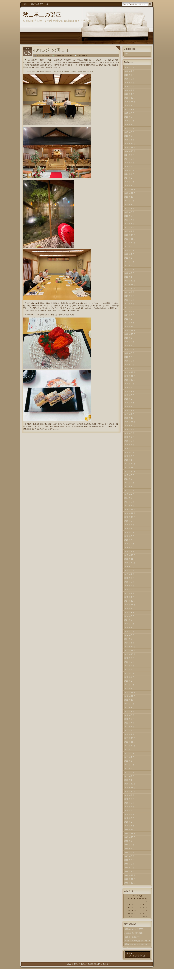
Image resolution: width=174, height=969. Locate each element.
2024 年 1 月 (129, 186)
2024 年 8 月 (129, 159)
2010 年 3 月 (129, 818)
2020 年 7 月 (129, 346)
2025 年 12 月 (129, 98)
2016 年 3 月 (129, 544)
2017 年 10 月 (129, 471)
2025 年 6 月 (129, 121)
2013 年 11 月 (129, 650)
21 (138, 911)
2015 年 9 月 (129, 567)
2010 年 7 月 (129, 803)
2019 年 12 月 (129, 372)
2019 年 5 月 (129, 399)
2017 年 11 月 (129, 468)
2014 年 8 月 (129, 616)
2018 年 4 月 (129, 448)
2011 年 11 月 (129, 742)
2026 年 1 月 (129, 94)
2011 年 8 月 (129, 753)
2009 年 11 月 (129, 833)
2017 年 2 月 (129, 502)
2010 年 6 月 (129, 807)
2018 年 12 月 (129, 418)
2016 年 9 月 (129, 521)
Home (25, 4)
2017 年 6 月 (129, 487)
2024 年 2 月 (129, 182)
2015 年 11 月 (129, 559)
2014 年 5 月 (129, 628)
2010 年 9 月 (129, 795)
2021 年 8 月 (129, 296)
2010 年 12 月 (129, 784)
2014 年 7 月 (129, 620)
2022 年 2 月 (129, 273)
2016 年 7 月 (129, 529)
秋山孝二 (106, 964)
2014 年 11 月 (129, 605)
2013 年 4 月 (129, 677)
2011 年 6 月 (129, 761)
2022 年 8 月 (129, 250)
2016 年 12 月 (129, 509)
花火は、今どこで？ (132, 937)
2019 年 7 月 (129, 391)
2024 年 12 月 (129, 144)
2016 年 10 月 (129, 517)
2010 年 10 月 (129, 791)
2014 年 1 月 (129, 643)
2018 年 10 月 (129, 426)
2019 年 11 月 (129, 376)
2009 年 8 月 (129, 845)
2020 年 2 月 (129, 365)
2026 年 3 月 (129, 86)
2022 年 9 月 (129, 247)
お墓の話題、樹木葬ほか (134, 933)
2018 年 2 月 (129, 456)
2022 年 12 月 (129, 235)
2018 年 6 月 (129, 441)
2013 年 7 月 (129, 666)
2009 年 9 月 (129, 841)
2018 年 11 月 (129, 422)
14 (138, 908)
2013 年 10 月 (129, 654)
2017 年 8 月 (129, 479)
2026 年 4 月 (129, 83)
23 (143, 911)
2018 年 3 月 (129, 452)
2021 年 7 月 (129, 300)
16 (143, 908)
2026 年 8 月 (129, 67)
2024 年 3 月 (129, 178)
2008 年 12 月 (129, 875)
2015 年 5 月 (129, 582)
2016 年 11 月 (129, 513)
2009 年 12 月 (129, 830)
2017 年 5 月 (129, 490)
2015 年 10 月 (129, 563)
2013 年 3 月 (129, 681)
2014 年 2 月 (129, 639)
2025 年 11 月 (129, 102)
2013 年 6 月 (129, 670)
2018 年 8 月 (129, 433)
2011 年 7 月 (129, 757)
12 (132, 908)
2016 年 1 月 (129, 551)
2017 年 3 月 (129, 498)
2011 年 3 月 (129, 772)
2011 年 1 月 (129, 780)
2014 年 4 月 (129, 631)
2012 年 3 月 (129, 727)
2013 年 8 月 (129, 662)
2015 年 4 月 (129, 586)
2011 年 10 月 (129, 746)
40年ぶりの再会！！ (53, 50)
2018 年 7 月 (129, 437)
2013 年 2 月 (129, 685)
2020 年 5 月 (129, 353)
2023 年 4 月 (129, 220)
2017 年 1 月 (129, 506)
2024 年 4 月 (129, 174)
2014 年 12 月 (129, 601)
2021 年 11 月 (129, 285)
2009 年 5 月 (129, 856)
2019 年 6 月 (129, 395)
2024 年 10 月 (129, 151)
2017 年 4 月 (129, 494)
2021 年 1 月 (129, 323)
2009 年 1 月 (129, 871)
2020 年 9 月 (129, 338)
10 (146, 905)
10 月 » (144, 917)
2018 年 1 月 (129, 460)
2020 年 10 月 (129, 334)
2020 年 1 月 (129, 368)
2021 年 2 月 (129, 319)
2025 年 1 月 (129, 140)
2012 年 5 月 (129, 719)
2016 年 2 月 (129, 548)
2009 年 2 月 (129, 868)
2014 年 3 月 (129, 635)
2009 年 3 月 (129, 864)
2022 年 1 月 (129, 277)
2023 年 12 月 (129, 189)
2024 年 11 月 (129, 147)
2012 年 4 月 (129, 723)
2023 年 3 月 (129, 224)
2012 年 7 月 (129, 711)
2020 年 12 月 (129, 327)
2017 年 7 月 (129, 483)
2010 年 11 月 (129, 788)
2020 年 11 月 (129, 330)
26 (132, 914)
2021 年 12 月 (129, 281)
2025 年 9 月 (129, 109)
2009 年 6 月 (129, 852)
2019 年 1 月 (129, 414)
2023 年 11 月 (129, 193)
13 (135, 908)
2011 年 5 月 (129, 765)
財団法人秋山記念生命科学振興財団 (86, 964)
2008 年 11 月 (129, 879)
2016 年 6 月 (129, 532)
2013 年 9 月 (129, 658)
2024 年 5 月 (129, 170)
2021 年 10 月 (129, 288)
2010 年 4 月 (129, 814)
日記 (71, 55)
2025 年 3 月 (129, 132)
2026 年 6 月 (129, 75)
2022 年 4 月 (129, 266)
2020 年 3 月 (129, 361)
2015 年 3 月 (129, 589)
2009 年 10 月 (129, 837)
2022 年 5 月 (129, 262)
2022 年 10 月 (129, 243)
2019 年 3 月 (129, 407)
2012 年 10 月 (129, 700)
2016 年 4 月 (129, 540)
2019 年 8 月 (129, 388)
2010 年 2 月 (129, 822)
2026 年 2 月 (129, 90)
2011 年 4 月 (129, 769)
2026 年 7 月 (129, 71)
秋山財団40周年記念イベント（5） (135, 945)
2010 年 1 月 (129, 826)
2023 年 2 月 (129, 227)
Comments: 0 (82, 55)
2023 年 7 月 (129, 208)
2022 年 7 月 (129, 254)
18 (129, 911)
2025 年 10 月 (129, 106)
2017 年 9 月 (129, 475)
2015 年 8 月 (129, 570)
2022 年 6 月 (129, 258)
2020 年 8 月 (129, 342)
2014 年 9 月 (129, 612)
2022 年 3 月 (129, 269)
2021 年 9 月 (129, 292)
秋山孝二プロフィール (39, 4)
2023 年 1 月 (129, 231)
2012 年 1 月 (129, 734)
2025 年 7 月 (129, 117)
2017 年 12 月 (129, 464)
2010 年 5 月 (129, 810)
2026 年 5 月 (129, 79)
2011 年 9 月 (129, 750)
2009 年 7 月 (129, 849)
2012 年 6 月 (129, 715)
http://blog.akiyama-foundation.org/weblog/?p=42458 (73, 71)
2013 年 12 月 (129, 647)
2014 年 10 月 (129, 609)
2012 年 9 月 (129, 704)
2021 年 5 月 (129, 307)
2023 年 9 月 (129, 201)
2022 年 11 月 (129, 239)
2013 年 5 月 (129, 673)
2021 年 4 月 (129, 311)
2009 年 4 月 (129, 860)
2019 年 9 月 (129, 384)
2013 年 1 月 (129, 689)
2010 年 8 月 (129, 799)
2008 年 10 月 (129, 883)
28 (138, 914)
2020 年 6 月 (129, 349)
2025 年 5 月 (129, 125)
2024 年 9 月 (129, 155)
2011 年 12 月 (129, 738)
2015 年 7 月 (129, 574)
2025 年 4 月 (129, 128)
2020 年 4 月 (129, 357)
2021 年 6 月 (129, 304)
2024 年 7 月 (129, 163)
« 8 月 (130, 917)
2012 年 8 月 (129, 708)
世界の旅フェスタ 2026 (133, 929)
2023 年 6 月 (129, 212)
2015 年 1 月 (129, 597)
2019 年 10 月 (129, 380)
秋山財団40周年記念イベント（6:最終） (137, 941)
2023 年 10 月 (129, 197)
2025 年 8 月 (129, 113)
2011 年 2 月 (129, 776)
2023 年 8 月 (129, 205)
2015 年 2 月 (129, 593)
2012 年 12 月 (129, 692)
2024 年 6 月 (129, 166)
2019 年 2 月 (129, 410)
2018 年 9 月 (129, 429)
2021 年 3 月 (129, 315)
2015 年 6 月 (129, 578)
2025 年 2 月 (129, 136)
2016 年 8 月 (129, 525)
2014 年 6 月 (129, 624)
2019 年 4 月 (129, 403)
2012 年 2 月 (129, 730)
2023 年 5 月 (129, 216)
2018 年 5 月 (129, 445)
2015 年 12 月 (129, 555)
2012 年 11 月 (129, 696)
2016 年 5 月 (129, 536)
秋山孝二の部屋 (42, 15)
